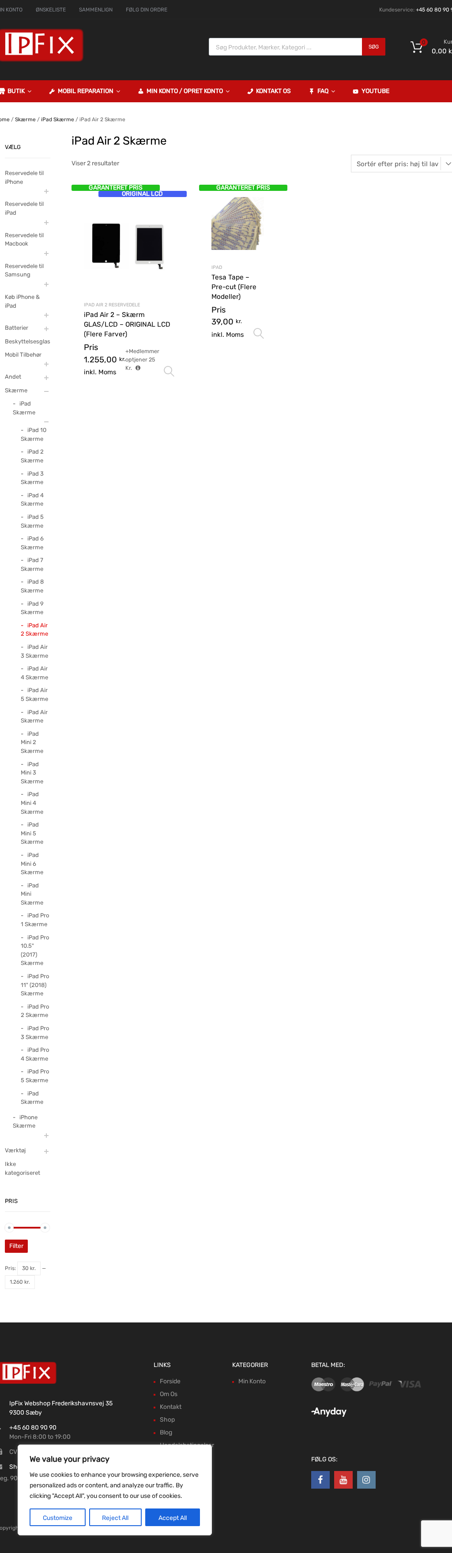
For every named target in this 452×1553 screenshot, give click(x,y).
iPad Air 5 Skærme (34, 694)
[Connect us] (320, 1480)
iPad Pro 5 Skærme (35, 1076)
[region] (115, 1490)
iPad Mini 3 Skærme (32, 773)
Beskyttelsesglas (27, 341)
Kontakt (170, 1407)
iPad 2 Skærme (32, 456)
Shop (167, 1419)
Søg (374, 47)
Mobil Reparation (85, 91)
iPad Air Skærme (34, 716)
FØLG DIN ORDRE (146, 10)
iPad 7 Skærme (32, 564)
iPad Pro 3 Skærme (35, 1032)
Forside (170, 1381)
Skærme (25, 119)
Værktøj (15, 1150)
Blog (166, 1432)
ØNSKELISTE (51, 10)
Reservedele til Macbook (24, 239)
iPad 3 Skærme (32, 478)
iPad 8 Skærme (32, 586)
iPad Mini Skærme (32, 894)
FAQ (322, 91)
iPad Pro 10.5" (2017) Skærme (35, 950)
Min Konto (252, 1381)
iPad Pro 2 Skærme (35, 1011)
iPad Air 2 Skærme (34, 629)
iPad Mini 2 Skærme (32, 742)
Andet (13, 376)
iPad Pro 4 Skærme (35, 1054)
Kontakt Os (273, 91)
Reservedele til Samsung (24, 270)
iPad (216, 267)
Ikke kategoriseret (22, 1168)
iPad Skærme (57, 119)
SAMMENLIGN (96, 10)
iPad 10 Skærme (33, 434)
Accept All (172, 1518)
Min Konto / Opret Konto (185, 91)
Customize (57, 1518)
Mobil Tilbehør (23, 354)
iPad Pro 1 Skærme (35, 919)
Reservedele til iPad (24, 208)
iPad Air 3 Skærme (34, 651)
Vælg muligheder (169, 371)
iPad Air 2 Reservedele (112, 305)
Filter (16, 1246)
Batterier (16, 327)
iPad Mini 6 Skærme (32, 863)
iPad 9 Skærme (32, 608)
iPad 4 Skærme (32, 499)
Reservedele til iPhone (24, 177)
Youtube (375, 91)
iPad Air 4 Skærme (34, 673)
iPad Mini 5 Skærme (32, 833)
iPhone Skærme (25, 1121)
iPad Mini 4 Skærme (32, 803)
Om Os (168, 1394)
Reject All (115, 1518)
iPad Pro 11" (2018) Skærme (35, 985)
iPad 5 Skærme (32, 521)
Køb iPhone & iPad (22, 301)
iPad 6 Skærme (32, 543)
